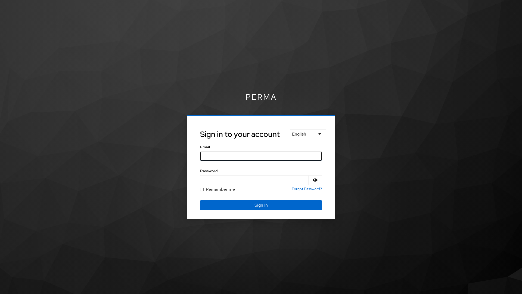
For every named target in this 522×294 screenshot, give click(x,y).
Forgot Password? (307, 188)
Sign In (261, 205)
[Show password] (315, 180)
